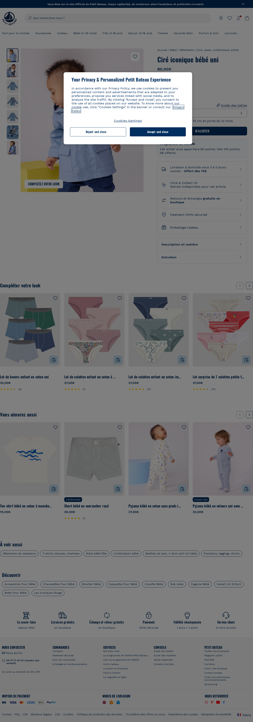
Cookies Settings (128, 121)
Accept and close (157, 132)
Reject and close (96, 132)
